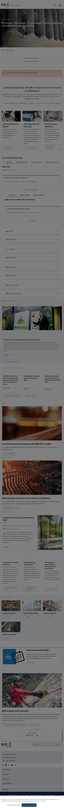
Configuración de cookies (13, 805)
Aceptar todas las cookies (29, 805)
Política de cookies (41, 801)
